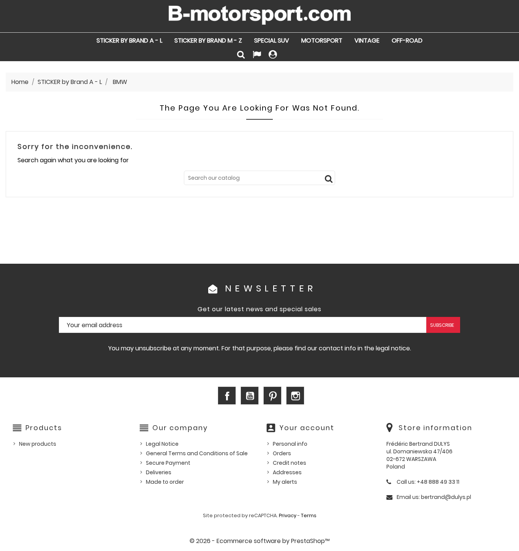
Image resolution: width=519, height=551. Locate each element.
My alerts (285, 482)
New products (37, 444)
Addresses (287, 472)
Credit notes (289, 463)
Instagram (295, 395)
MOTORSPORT (321, 40)
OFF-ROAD (407, 40)
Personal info (290, 444)
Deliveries (158, 472)
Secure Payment (168, 463)
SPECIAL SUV (271, 40)
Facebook (227, 395)
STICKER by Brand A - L (129, 40)
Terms (308, 515)
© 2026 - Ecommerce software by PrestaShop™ (260, 541)
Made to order (165, 482)
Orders (282, 453)
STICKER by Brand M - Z (208, 40)
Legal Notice (162, 444)
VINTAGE (367, 40)
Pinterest (272, 395)
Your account (306, 427)
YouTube (249, 395)
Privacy (287, 515)
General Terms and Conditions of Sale (197, 453)
